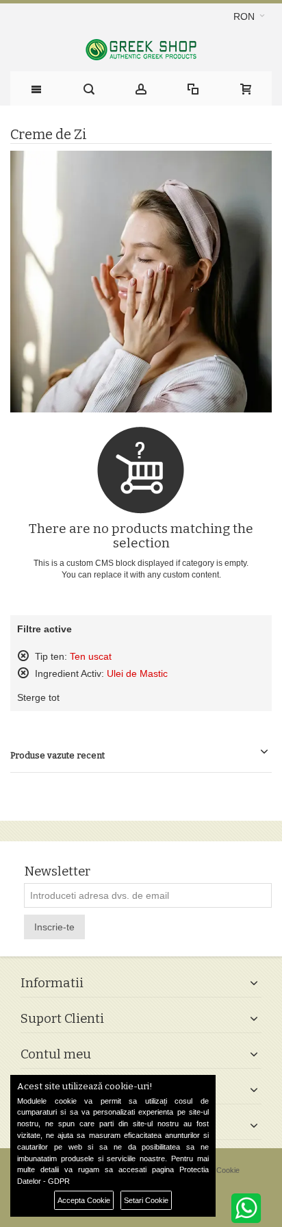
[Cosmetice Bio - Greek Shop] (140, 50)
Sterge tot (38, 697)
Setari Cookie (146, 1200)
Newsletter (57, 871)
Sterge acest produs (23, 655)
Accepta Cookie (83, 1200)
